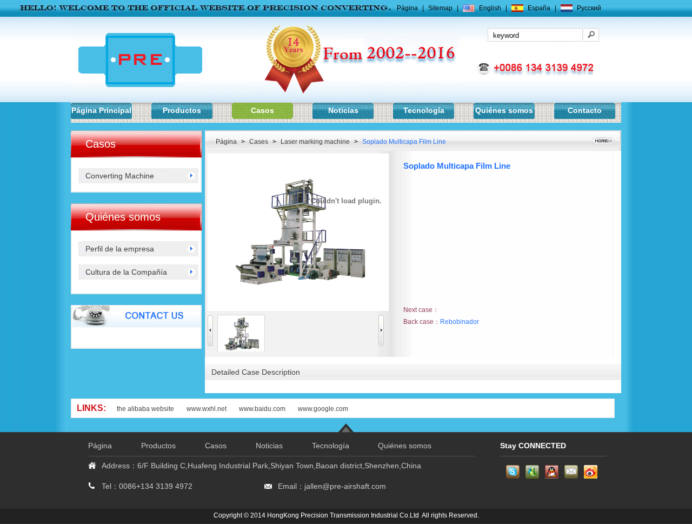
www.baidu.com (263, 409)
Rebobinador (459, 322)
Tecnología (423, 110)
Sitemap (440, 8)
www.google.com (323, 409)
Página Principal (101, 110)
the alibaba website (145, 409)
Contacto (585, 110)
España (539, 8)
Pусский (589, 8)
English (490, 8)
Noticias (343, 110)
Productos (182, 110)
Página (407, 8)
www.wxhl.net (207, 409)
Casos (262, 110)
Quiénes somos (504, 110)
